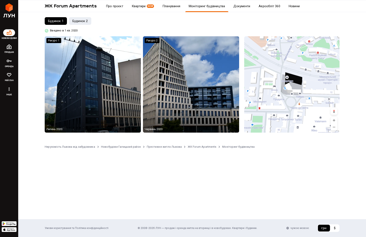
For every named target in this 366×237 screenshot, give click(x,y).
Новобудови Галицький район (121, 146)
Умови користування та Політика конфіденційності (76, 228)
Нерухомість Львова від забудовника (70, 146)
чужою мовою (299, 228)
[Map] (292, 84)
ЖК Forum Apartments (202, 146)
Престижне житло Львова (164, 146)
